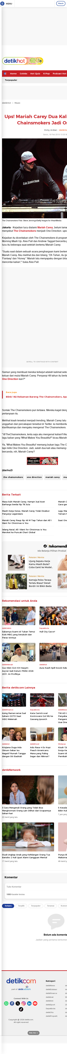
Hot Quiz (35, 73)
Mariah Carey (45, 228)
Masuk (61, 3)
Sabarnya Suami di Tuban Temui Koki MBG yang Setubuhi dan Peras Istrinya (18, 634)
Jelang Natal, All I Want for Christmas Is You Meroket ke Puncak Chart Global (24, 531)
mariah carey (52, 477)
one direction (34, 477)
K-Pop (46, 73)
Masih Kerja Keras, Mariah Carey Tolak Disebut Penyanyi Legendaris (26, 512)
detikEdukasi (51, 989)
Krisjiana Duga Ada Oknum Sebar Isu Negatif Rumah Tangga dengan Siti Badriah (14, 752)
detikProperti (51, 1016)
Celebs (23, 73)
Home (13, 73)
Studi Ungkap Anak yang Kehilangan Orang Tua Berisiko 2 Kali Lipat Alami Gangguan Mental (26, 856)
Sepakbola (50, 1008)
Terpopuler (11, 80)
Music (17, 103)
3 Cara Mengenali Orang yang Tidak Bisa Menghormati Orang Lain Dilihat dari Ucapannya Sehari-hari (26, 810)
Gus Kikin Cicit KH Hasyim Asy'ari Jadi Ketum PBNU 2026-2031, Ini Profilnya (18, 671)
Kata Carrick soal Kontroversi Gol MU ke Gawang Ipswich (41, 716)
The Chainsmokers (25, 231)
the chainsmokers (13, 477)
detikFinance (51, 993)
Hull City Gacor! (47, 631)
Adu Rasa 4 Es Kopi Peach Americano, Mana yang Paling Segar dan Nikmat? (40, 752)
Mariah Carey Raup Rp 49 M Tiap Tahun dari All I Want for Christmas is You (27, 521)
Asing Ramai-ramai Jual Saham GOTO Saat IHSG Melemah (14, 716)
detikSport (50, 1005)
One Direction (10, 379)
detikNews (50, 985)
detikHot (6, 103)
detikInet (49, 997)
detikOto (50, 1012)
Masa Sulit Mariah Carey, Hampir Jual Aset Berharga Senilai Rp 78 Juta (23, 503)
